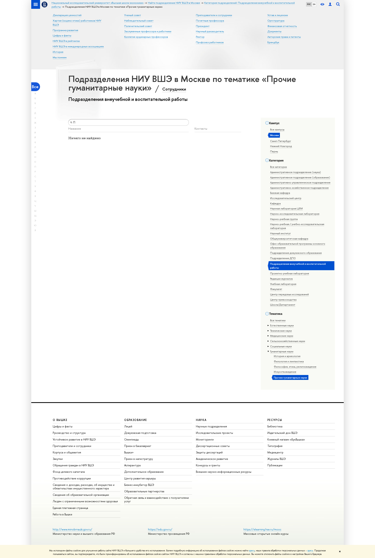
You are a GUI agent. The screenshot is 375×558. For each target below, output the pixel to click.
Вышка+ (129, 452)
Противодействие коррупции (72, 478)
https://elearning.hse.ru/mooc (262, 529)
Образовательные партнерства (144, 491)
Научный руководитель (210, 31)
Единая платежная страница (70, 508)
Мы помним (60, 57)
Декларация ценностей (67, 15)
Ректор (200, 37)
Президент (203, 26)
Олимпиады (131, 439)
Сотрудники (174, 89)
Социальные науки (281, 346)
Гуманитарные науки (281, 351)
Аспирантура (132, 465)
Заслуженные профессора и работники (147, 31)
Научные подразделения (211, 426)
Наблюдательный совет (139, 20)
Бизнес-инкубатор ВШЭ (139, 485)
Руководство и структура (69, 433)
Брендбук (273, 42)
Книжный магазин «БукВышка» (286, 439)
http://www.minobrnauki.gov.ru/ (72, 529)
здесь (252, 550)
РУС (309, 4)
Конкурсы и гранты (208, 465)
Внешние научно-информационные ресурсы (223, 472)
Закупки (58, 459)
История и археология (287, 356)
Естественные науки (282, 325)
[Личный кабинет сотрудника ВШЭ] (330, 4)
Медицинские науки (281, 335)
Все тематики (278, 320)
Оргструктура (275, 20)
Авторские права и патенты (284, 37)
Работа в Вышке (62, 514)
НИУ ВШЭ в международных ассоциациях (78, 46)
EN (314, 4)
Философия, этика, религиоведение (295, 366)
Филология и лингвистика (289, 361)
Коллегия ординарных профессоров (146, 37)
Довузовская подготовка (140, 433)
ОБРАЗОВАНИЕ (135, 420)
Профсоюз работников (210, 42)
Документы (274, 31)
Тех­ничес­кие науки (281, 330)
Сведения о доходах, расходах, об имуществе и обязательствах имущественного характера (83, 486)
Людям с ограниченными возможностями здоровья (85, 501)
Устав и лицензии (277, 15)
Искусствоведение (285, 371)
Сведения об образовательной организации (81, 495)
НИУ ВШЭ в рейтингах (66, 41)
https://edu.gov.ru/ (160, 529)
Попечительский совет (138, 26)
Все (35, 87)
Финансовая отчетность (282, 26)
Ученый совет (132, 15)
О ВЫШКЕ (60, 420)
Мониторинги (205, 439)
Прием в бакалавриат (137, 446)
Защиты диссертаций (209, 452)
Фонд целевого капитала (69, 472)
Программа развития (65, 30)
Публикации (274, 465)
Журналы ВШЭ (276, 459)
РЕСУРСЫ (274, 420)
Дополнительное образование (144, 472)
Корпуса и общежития (67, 452)
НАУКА (201, 420)
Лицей (128, 426)
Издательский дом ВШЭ (282, 433)
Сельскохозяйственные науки (287, 341)
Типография (274, 446)
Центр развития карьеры (140, 478)
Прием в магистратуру (138, 459)
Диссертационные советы (213, 446)
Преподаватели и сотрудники (214, 15)
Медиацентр (275, 452)
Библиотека (274, 426)
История (58, 52)
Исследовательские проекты (214, 433)
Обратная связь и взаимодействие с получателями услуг (156, 499)
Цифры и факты (62, 35)
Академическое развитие (212, 459)
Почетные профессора (210, 20)
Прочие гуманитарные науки (290, 377)
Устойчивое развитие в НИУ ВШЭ (74, 439)
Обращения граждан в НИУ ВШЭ (73, 465)
